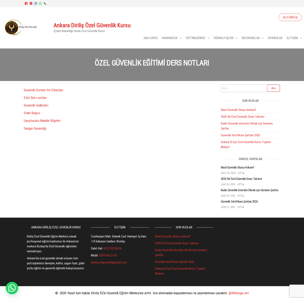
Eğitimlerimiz (195, 38)
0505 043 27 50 (108, 255)
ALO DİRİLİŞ (290, 17)
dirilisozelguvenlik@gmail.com (109, 262)
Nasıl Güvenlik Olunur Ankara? (238, 110)
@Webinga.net (239, 293)
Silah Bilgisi (32, 113)
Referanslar (251, 38)
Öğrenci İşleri (223, 38)
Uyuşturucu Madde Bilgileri (42, 121)
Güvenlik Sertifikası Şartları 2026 (240, 135)
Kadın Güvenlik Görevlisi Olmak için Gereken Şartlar (249, 190)
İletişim (292, 38)
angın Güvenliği (35, 128)
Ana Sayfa (151, 38)
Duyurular (275, 38)
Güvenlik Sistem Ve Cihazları (43, 90)
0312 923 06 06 (113, 248)
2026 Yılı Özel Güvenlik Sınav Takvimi (242, 117)
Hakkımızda (170, 38)
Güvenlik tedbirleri (36, 105)
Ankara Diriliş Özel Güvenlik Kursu (92, 25)
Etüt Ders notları (35, 98)
